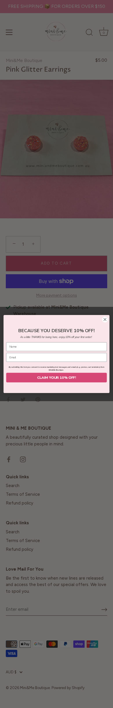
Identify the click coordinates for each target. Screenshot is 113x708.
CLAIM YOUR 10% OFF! (56, 377)
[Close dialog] (105, 319)
